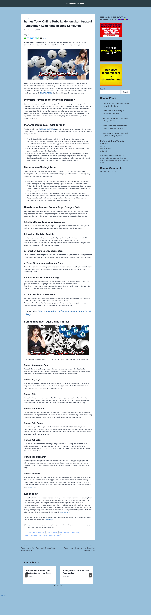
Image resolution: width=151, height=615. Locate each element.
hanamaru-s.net (64, 512)
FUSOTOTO (104, 144)
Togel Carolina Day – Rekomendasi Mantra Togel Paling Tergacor (38, 547)
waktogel (103, 151)
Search (102, 89)
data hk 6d (104, 146)
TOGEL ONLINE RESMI (47, 129)
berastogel (31, 487)
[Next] (90, 575)
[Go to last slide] (26, 575)
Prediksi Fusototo (106, 148)
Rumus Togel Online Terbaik (52, 535)
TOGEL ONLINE (28, 18)
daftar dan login (115, 155)
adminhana (29, 30)
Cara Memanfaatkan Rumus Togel (35, 532)
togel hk (3, 595)
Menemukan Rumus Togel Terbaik (69, 532)
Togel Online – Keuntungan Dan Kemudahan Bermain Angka (79, 547)
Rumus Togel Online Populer (33, 535)
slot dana (31, 525)
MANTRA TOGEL (46, 93)
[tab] (54, 585)
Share (44, 39)
